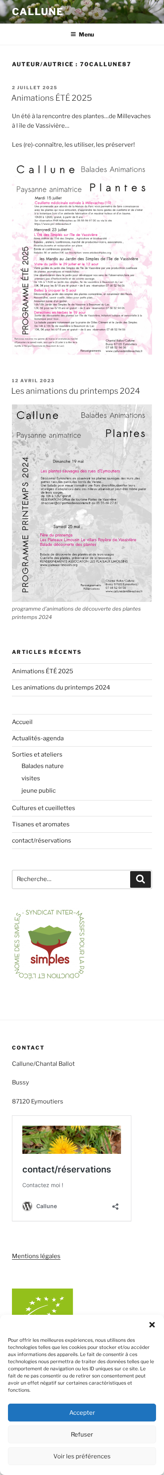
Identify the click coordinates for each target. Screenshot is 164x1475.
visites (30, 778)
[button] (152, 1325)
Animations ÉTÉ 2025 (51, 98)
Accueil (22, 722)
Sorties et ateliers (37, 754)
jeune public (38, 790)
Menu (86, 34)
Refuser (82, 1434)
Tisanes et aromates (41, 824)
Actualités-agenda (38, 738)
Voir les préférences (82, 1456)
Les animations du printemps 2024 (75, 391)
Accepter (82, 1412)
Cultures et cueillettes (43, 808)
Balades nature (42, 766)
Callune (37, 11)
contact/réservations (41, 840)
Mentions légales (36, 1256)
